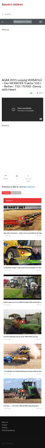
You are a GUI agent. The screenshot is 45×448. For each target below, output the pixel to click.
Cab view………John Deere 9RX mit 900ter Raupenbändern (21, 406)
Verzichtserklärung (8, 430)
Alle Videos (16, 193)
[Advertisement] (22, 53)
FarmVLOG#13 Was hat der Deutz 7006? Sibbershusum (21, 336)
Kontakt (4, 425)
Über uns (5, 422)
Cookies (4, 427)
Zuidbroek (30, 187)
